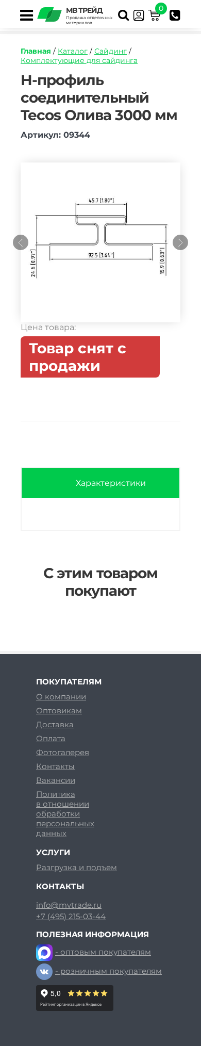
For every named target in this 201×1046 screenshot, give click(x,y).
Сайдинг (110, 51)
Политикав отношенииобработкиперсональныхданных (65, 813)
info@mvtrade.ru (69, 905)
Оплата (50, 738)
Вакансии (55, 780)
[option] (100, 247)
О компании (61, 696)
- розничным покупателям (108, 971)
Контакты (55, 766)
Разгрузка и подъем (76, 867)
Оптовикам (59, 710)
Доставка (55, 724)
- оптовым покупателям (103, 952)
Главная (36, 51)
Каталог (73, 51)
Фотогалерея (62, 752)
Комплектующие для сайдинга (79, 60)
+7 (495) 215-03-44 (71, 916)
